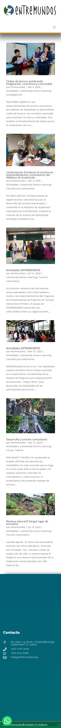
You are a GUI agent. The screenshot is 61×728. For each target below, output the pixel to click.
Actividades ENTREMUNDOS (23, 270)
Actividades (12, 90)
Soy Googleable (52, 724)
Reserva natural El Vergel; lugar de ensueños (27, 523)
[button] (7, 721)
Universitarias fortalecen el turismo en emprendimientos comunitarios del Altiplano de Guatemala (29, 175)
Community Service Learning (35, 90)
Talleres (19, 450)
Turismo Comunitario (17, 534)
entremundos (18, 87)
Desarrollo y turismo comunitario (26, 439)
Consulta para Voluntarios (20, 188)
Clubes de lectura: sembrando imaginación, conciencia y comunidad (29, 83)
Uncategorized (14, 94)
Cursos (10, 450)
